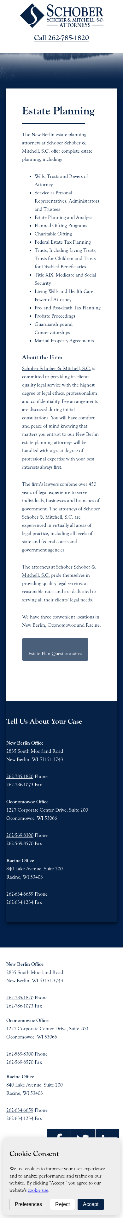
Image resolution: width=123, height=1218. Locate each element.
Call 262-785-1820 (61, 37)
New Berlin (33, 625)
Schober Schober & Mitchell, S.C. (56, 368)
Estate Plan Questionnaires (55, 653)
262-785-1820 (19, 776)
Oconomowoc (62, 625)
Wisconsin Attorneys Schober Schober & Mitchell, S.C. (61, 15)
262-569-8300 (19, 835)
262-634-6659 (19, 894)
